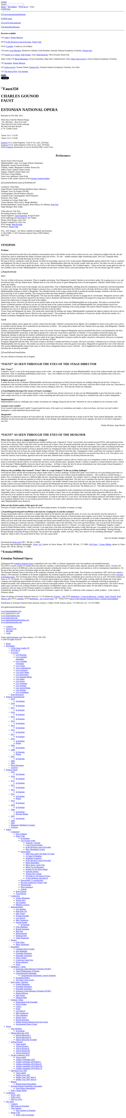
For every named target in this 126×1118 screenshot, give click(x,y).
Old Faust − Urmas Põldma (100, 544)
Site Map (9, 631)
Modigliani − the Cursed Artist (41, 599)
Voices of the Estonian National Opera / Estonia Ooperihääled (93, 599)
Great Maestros (15, 51)
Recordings (12, 7)
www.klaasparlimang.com (11, 611)
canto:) (7, 38)
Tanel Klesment (21, 216)
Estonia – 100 (59, 596)
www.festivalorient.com (10, 616)
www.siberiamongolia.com (11, 622)
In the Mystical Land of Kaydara (18, 42)
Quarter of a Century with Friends (17, 55)
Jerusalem (8, 63)
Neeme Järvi (87, 51)
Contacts (9, 626)
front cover (17, 542)
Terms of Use (11, 629)
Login (8, 633)
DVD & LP (23, 7)
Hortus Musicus (17, 38)
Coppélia (9, 46)
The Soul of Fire (10, 71)
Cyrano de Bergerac (88, 596)
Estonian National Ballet (40, 178)
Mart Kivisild (17, 224)
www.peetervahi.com (9, 618)
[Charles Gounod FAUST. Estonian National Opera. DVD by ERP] (9, 147)
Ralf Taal (54, 205)
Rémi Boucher (42, 55)
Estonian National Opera (23, 564)
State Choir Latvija (78, 59)
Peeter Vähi (36, 42)
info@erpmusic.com (14, 637)
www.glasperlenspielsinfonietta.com (15, 620)
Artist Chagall (110, 596)
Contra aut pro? (10, 67)
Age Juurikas (23, 71)
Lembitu (100, 596)
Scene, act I (37, 544)
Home (3, 7)
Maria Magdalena (21, 59)
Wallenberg (75, 596)
